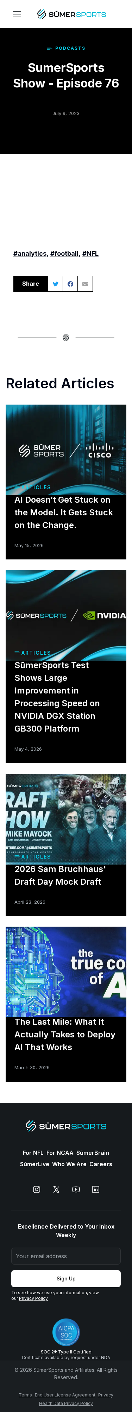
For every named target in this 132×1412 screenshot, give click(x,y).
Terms (25, 1395)
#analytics (29, 253)
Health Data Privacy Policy (66, 1403)
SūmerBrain (92, 1152)
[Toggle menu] (17, 14)
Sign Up (66, 1278)
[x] (56, 1189)
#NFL (90, 253)
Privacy (105, 1395)
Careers (100, 1164)
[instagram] (36, 1189)
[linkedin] (96, 1189)
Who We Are (69, 1164)
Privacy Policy (33, 1298)
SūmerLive (34, 1164)
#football (64, 253)
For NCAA (60, 1152)
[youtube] (76, 1189)
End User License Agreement (65, 1395)
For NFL (33, 1152)
